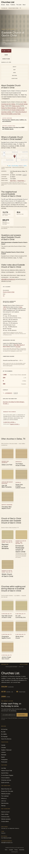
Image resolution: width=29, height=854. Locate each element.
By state (3, 731)
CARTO (25, 165)
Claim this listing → (9, 422)
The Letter (18, 4)
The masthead (4, 796)
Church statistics (5, 777)
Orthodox (3, 747)
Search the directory (6, 739)
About (24, 4)
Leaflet (9, 165)
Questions (14, 78)
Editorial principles (5, 793)
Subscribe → (22, 715)
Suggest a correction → (15, 424)
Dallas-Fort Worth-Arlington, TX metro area (12, 108)
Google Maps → (21, 180)
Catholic (3, 745)
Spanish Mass (4, 773)
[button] (14, 156)
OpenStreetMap (15, 165)
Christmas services (6, 780)
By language (4, 736)
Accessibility (21, 849)
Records (14, 75)
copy (10, 43)
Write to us (4, 798)
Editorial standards (6, 819)
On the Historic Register (7, 775)
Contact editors (5, 821)
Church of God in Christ (13, 8)
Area (14, 72)
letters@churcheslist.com (7, 842)
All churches (4, 729)
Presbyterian (4, 759)
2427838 (18, 346)
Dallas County (16, 106)
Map (14, 69)
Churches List (4, 8)
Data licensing (4, 803)
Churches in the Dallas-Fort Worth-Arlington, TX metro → (13, 402)
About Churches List (6, 789)
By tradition (4, 734)
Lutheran (3, 752)
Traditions (12, 4)
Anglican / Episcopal (6, 750)
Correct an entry (5, 816)
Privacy (15, 849)
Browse (3, 4)
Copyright (11, 849)
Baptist (3, 757)
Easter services (5, 782)
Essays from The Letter (7, 791)
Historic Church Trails (6, 770)
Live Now (3, 768)
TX (20, 8)
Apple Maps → (13, 180)
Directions (6, 59)
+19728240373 (8, 393)
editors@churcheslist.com (8, 279)
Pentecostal (4, 762)
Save (6, 55)
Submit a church (5, 812)
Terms (6, 849)
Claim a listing (4, 814)
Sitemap (3, 805)
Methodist (3, 754)
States (7, 4)
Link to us (3, 801)
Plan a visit (6, 51)
